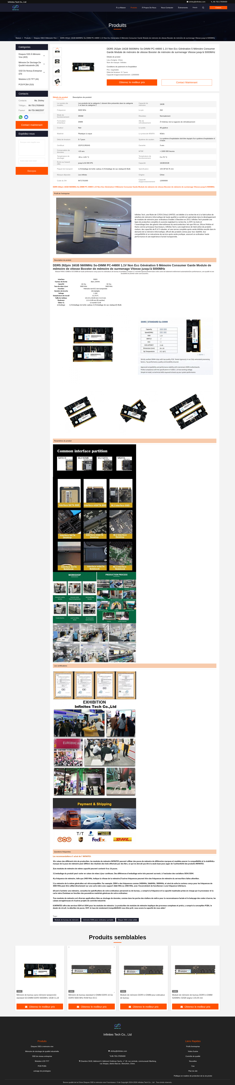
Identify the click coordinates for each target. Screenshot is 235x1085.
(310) (26, 85)
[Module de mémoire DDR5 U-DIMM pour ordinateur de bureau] (143, 970)
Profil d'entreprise (193, 1046)
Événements (183, 8)
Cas (192, 1066)
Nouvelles (193, 1061)
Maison (18, 38)
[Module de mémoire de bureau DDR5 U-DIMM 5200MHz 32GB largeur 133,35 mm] (195, 970)
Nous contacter (167, 8)
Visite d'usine (193, 1051)
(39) (30, 63)
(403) (29, 55)
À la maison (121, 8)
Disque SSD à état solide (127, 920)
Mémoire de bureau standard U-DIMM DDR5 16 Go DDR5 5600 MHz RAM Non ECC (90, 996)
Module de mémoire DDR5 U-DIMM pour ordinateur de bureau (142, 996)
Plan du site (192, 1071)
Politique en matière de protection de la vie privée (193, 1076)
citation (218, 8)
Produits (134, 8)
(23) (30, 72)
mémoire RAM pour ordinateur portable (98, 920)
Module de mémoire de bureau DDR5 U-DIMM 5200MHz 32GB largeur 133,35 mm (192, 996)
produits (27, 38)
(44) (29, 79)
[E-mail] (26, 117)
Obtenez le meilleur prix (132, 82)
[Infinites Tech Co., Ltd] (15, 8)
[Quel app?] (20, 117)
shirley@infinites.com (197, 2)
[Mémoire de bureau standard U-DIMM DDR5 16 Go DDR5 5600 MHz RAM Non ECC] (91, 970)
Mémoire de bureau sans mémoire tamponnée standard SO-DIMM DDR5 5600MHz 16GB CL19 (38, 996)
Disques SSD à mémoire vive (45, 38)
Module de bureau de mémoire (67, 920)
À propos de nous (149, 8)
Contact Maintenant (186, 82)
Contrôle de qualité (193, 1056)
